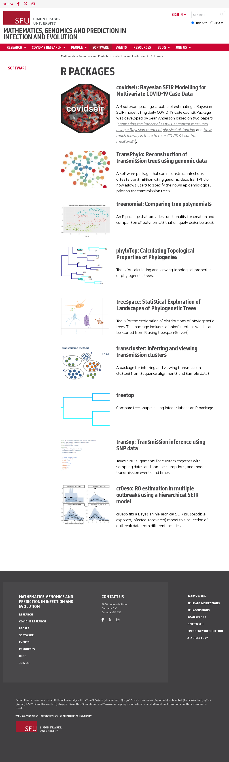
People (77, 47)
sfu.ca (8, 4)
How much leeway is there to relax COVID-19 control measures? (164, 135)
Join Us (181, 47)
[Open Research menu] (25, 47)
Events (121, 47)
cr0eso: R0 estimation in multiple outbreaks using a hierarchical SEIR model (157, 495)
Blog (162, 47)
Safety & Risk (196, 596)
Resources (142, 47)
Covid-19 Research (46, 47)
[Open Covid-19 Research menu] (65, 47)
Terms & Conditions (27, 716)
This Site (201, 23)
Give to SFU (195, 624)
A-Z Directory (197, 638)
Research (14, 47)
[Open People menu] (86, 47)
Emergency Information (205, 631)
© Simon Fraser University (75, 716)
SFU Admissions (198, 610)
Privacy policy (49, 716)
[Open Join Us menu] (190, 47)
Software (100, 47)
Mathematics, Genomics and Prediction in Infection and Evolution (64, 34)
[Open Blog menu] (169, 47)
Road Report (196, 617)
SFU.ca (218, 23)
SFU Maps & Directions (203, 603)
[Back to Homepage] (32, 18)
